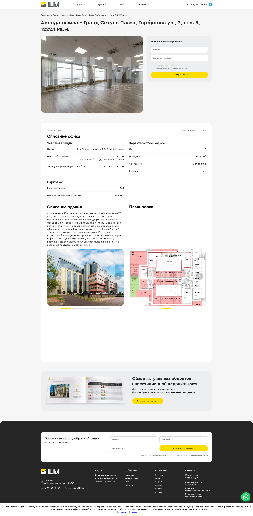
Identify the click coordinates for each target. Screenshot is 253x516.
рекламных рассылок (181, 68)
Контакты (190, 470)
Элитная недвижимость (105, 482)
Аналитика (129, 475)
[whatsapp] (245, 497)
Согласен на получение (171, 68)
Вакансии (159, 485)
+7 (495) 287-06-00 (197, 5)
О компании (161, 470)
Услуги (121, 5)
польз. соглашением (171, 65)
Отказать (133, 512)
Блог (127, 482)
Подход (158, 482)
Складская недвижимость (106, 475)
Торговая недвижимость (106, 478)
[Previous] (48, 74)
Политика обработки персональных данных (194, 495)
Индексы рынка (131, 478)
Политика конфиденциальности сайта (197, 489)
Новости (129, 485)
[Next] (135, 74)
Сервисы (159, 489)
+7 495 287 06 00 (52, 488)
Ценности (159, 478)
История (159, 475)
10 (107, 308)
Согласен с (166, 65)
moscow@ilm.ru (76, 488)
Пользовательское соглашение (193, 483)
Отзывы (158, 492)
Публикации (131, 470)
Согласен (121, 512)
